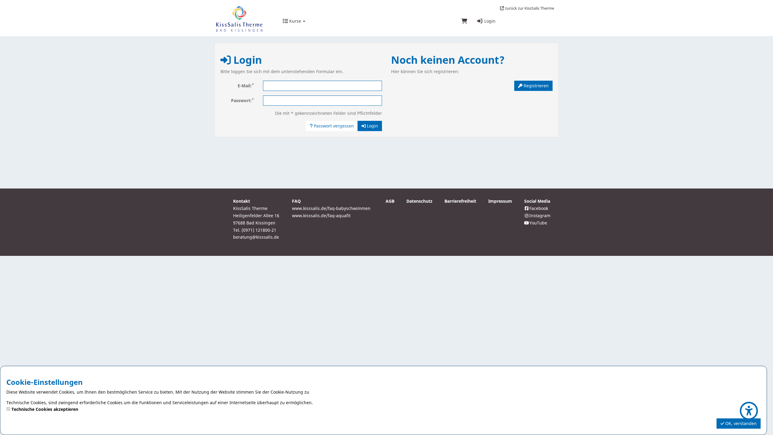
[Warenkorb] (464, 21)
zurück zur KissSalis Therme (529, 8)
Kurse (295, 21)
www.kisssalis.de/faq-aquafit (321, 215)
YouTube (538, 223)
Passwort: (242, 100)
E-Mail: (246, 85)
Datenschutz (419, 201)
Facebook (538, 208)
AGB (390, 201)
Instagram (539, 215)
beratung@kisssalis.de (256, 237)
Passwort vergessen (333, 126)
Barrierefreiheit (460, 201)
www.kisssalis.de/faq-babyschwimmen (331, 208)
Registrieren (535, 86)
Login (489, 21)
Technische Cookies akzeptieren (44, 409)
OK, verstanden (740, 423)
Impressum (500, 201)
